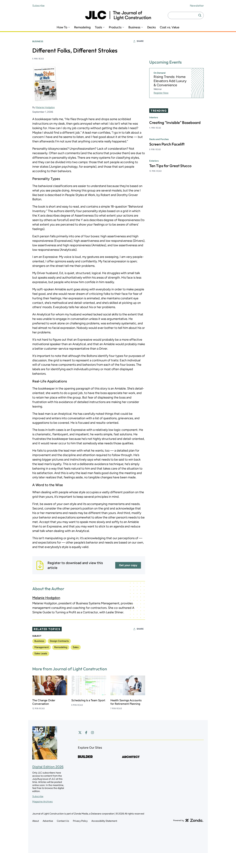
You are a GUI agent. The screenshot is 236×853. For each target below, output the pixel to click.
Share (140, 41)
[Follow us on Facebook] (86, 732)
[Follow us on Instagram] (92, 732)
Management (41, 647)
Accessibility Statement (104, 820)
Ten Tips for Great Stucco (170, 165)
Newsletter (197, 5)
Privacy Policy (80, 820)
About (35, 820)
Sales (76, 647)
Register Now (161, 92)
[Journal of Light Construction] (118, 15)
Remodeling (82, 27)
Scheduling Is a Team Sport (88, 700)
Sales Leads (40, 653)
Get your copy (128, 565)
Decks (151, 27)
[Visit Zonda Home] (188, 820)
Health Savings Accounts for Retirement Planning (125, 702)
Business (134, 27)
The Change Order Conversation (43, 702)
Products (115, 27)
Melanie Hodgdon (45, 107)
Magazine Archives (42, 801)
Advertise (48, 820)
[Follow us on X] (80, 732)
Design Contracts (59, 641)
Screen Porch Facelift (167, 144)
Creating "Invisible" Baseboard (175, 122)
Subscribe (38, 5)
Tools (98, 27)
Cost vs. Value (169, 27)
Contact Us (63, 820)
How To (62, 27)
